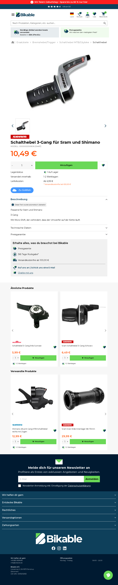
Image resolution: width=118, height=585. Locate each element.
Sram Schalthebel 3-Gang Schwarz (77, 346)
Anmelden (91, 479)
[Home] (13, 42)
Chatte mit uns (25, 273)
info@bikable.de (16, 563)
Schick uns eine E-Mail (43, 267)
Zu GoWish (25, 190)
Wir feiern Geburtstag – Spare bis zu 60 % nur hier (60, 2)
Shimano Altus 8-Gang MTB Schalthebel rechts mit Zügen (29, 430)
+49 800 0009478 (16, 560)
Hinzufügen (66, 165)
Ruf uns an (23, 267)
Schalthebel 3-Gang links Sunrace (26, 346)
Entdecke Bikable (12, 502)
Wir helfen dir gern (12, 495)
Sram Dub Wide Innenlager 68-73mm (78, 429)
